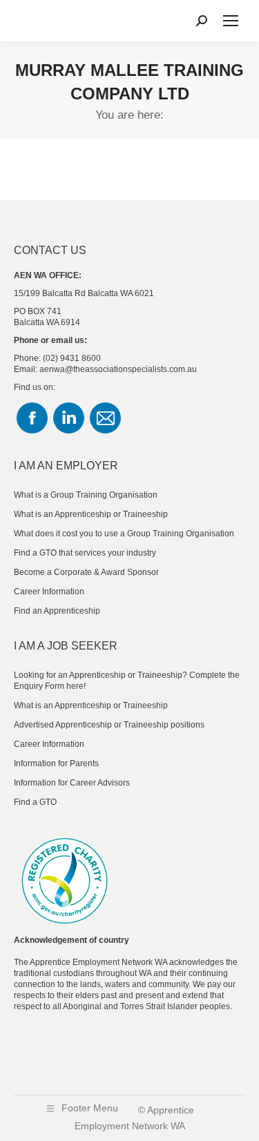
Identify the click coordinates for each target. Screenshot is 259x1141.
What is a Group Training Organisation (85, 495)
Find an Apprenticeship (57, 611)
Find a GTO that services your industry (85, 553)
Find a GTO (35, 802)
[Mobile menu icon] (230, 20)
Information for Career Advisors (72, 783)
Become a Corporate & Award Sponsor (86, 572)
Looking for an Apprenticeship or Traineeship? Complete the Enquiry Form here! (127, 680)
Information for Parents (56, 763)
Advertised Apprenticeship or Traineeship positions (109, 725)
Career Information (49, 591)
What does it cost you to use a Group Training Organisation (124, 533)
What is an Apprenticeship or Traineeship (91, 514)
